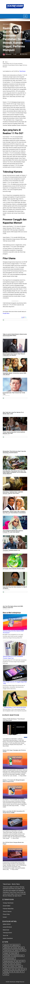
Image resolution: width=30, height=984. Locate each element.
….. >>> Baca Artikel (21, 775)
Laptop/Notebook (7, 927)
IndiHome (17, 950)
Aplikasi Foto (6, 945)
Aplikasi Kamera (15, 945)
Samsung (18, 963)
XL (22, 971)
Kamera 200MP (7, 955)
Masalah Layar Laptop (8, 961)
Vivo (24, 969)
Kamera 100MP (14, 953)
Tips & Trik (5, 935)
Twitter (18, 969)
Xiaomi (17, 971)
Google (21, 947)
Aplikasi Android (6, 924)
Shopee (5, 966)
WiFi (12, 971)
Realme (5, 963)
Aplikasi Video (7, 947)
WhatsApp (6, 971)
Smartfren (12, 966)
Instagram (6, 953)
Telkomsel (6, 969)
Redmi (11, 963)
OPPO (22, 961)
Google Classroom (8, 950)
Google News (6, 313)
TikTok (12, 969)
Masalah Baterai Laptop (18, 955)
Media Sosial (6, 930)
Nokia (17, 961)
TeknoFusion (22, 71)
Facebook (15, 947)
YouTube (6, 974)
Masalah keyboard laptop (9, 958)
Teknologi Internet (7, 932)
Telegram (19, 966)
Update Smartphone (7, 24)
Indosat (23, 950)
